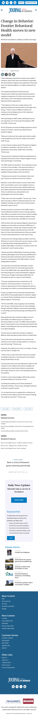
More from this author (17, 472)
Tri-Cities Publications (8, 667)
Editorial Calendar (7, 638)
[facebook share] (10, 74)
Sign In (21, 2)
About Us (4, 657)
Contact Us (5, 660)
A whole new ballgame (22, 552)
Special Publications (8, 626)
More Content (8, 615)
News (3, 599)
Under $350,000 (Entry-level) (18, 523)
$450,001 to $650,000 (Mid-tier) (19, 528)
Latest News (5, 409)
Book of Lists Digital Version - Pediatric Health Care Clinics (17, 443)
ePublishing (29, 713)
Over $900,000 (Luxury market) (19, 533)
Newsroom (5, 623)
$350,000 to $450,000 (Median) (19, 526)
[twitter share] (6, 74)
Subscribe (19, 500)
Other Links (7, 654)
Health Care (28, 409)
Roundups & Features (8, 606)
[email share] (13, 74)
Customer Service (10, 635)
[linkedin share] (2, 74)
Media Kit (4, 648)
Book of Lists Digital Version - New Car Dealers (13, 448)
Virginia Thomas (14, 71)
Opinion (4, 609)
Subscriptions (6, 645)
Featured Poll (13, 512)
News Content (8, 596)
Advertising (5, 643)
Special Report (17, 409)
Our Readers (5, 640)
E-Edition (4, 618)
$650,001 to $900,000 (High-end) (19, 530)
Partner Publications (8, 628)
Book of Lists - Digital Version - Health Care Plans (14, 445)
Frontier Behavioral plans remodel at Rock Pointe (14, 431)
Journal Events (6, 662)
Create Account (31, 2)
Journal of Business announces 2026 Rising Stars (22, 575)
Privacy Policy (6, 665)
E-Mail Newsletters (7, 621)
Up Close (4, 604)
